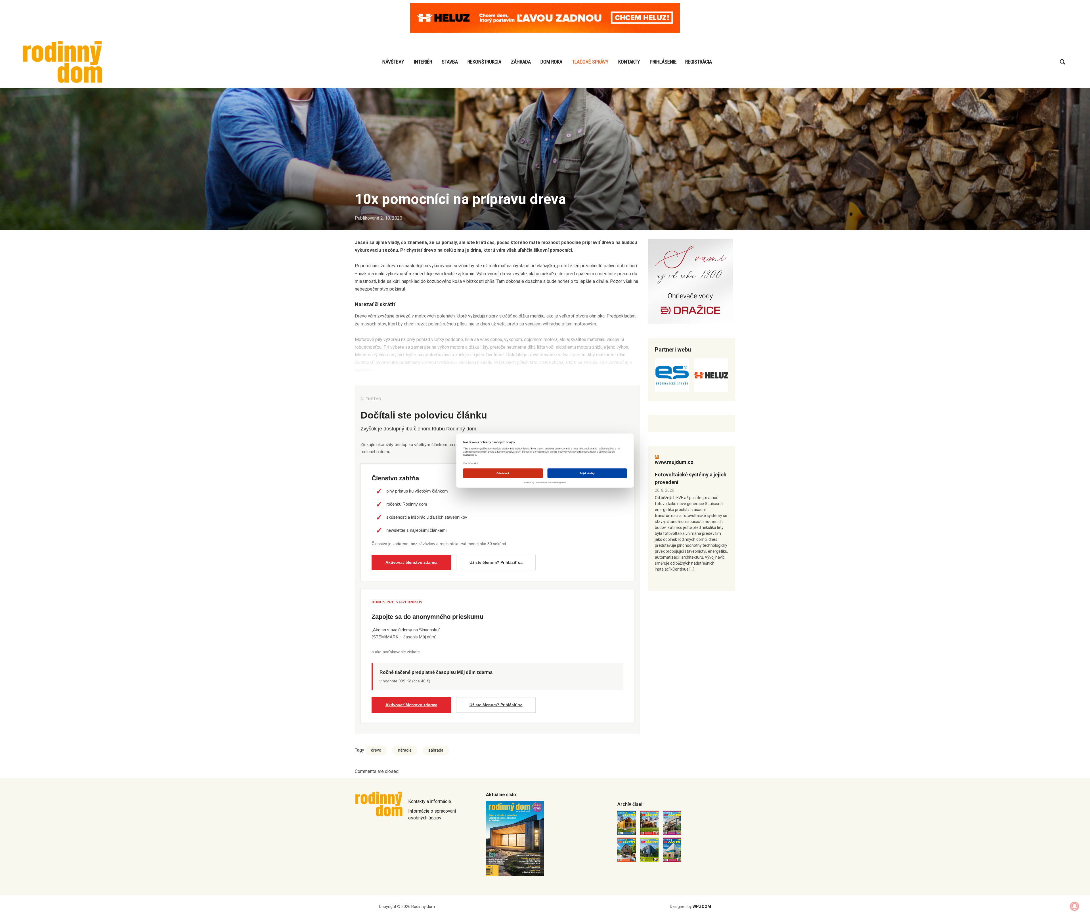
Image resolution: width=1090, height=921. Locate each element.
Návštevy (393, 62)
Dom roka (551, 62)
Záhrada (521, 62)
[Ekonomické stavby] (672, 375)
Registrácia (698, 62)
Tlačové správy (590, 62)
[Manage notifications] (1074, 906)
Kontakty (629, 62)
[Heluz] (711, 375)
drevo (376, 750)
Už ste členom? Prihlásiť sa (496, 562)
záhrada (435, 750)
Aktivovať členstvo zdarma (411, 562)
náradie (405, 750)
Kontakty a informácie (429, 801)
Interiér (423, 62)
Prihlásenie (663, 62)
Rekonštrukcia (484, 62)
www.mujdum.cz (674, 462)
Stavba (450, 62)
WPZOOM (702, 906)
